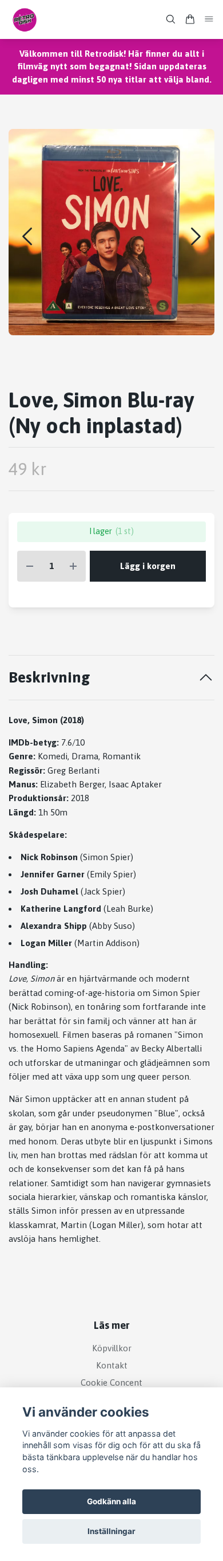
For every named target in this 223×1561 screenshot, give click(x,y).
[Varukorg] (190, 19)
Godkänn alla (111, 1501)
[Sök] (170, 19)
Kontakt (112, 1365)
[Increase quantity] (73, 566)
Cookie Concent (111, 1382)
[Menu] (209, 19)
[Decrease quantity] (30, 566)
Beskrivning (49, 677)
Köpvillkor (112, 1348)
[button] (196, 236)
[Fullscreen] (111, 232)
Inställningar (111, 1531)
